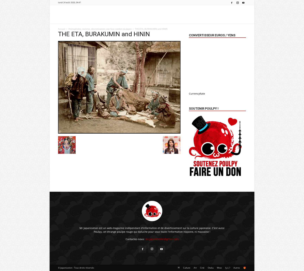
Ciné (202, 267)
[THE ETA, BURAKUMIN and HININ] (119, 132)
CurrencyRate (197, 93)
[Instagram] (237, 2)
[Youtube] (243, 2)
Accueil (61, 28)
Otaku (211, 267)
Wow (219, 267)
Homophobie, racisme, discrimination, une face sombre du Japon (100, 28)
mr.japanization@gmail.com (161, 239)
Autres (236, 267)
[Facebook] (231, 2)
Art (195, 267)
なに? (227, 267)
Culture (186, 267)
